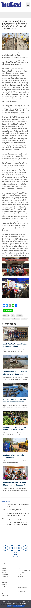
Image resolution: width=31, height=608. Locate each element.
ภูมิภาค (19, 574)
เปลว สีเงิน (4, 566)
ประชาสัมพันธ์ (21, 572)
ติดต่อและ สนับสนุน (22, 587)
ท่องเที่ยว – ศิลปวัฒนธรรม (24, 570)
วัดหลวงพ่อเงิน (6, 318)
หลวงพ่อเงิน (24, 318)
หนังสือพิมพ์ (5, 576)
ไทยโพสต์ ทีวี (5, 595)
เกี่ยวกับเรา (20, 585)
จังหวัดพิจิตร (6, 315)
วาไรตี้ (19, 566)
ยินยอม (9, 605)
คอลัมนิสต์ (4, 568)
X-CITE (3, 587)
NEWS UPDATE (6, 501)
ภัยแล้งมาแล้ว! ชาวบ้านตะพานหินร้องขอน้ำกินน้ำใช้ (13, 456)
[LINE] (15, 554)
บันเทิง (3, 593)
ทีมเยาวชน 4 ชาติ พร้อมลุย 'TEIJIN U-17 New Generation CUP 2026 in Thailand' (18, 514)
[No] (29, 604)
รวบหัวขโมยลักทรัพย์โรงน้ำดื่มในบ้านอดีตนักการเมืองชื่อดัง (15, 345)
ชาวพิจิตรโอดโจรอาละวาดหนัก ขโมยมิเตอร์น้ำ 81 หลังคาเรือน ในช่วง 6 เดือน (14, 429)
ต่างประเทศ (4, 582)
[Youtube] (18, 548)
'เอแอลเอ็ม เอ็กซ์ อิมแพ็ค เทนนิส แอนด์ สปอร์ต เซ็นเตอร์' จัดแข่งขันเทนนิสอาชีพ (17, 523)
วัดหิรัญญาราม (15, 318)
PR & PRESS (21, 583)
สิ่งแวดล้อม (20, 576)
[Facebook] (5, 548)
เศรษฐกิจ (4, 572)
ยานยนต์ (3, 589)
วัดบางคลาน (19, 315)
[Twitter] (12, 548)
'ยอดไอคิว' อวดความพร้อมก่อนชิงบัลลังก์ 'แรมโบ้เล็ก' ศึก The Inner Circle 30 (16, 519)
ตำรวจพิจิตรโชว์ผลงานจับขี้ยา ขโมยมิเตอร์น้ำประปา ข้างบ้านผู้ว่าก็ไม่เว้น (14, 400)
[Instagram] (25, 548)
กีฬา (19, 568)
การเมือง (4, 564)
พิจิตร (13, 315)
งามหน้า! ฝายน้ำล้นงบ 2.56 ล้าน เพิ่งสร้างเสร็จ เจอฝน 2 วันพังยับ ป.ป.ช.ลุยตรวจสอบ (15, 374)
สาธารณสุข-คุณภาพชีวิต (7, 591)
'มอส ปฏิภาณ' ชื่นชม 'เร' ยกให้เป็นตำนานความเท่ (18, 505)
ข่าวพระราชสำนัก (5, 574)
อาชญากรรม (4, 585)
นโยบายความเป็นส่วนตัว (18, 605)
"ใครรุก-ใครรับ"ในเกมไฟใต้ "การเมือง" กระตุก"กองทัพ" (17, 510)
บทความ (4, 570)
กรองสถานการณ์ (22, 564)
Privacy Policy (21, 591)
